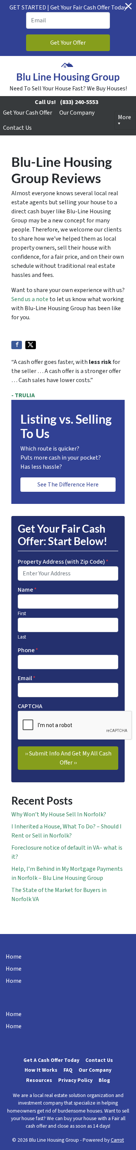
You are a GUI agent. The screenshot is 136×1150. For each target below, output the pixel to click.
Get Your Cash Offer (27, 113)
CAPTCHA (30, 706)
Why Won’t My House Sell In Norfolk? (58, 814)
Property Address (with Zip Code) (63, 562)
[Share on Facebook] (16, 345)
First (22, 613)
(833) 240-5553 (79, 102)
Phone (28, 650)
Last (22, 637)
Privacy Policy (75, 1080)
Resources (39, 1080)
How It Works (41, 1070)
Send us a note (29, 299)
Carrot (117, 1140)
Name (27, 590)
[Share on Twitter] (30, 345)
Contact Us (17, 128)
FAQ (68, 1070)
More (124, 117)
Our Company (76, 113)
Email (27, 678)
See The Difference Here (68, 484)
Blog (104, 1080)
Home (14, 957)
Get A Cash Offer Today (51, 1060)
